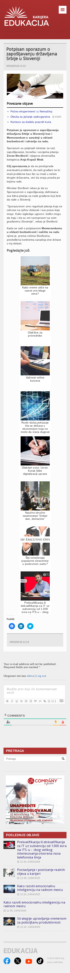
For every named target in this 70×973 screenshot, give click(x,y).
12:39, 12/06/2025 (28, 878)
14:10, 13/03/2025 (28, 927)
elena (30, 675)
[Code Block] (40, 701)
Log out (41, 675)
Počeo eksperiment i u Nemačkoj (31, 111)
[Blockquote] (35, 701)
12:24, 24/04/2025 (28, 894)
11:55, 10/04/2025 (15, 910)
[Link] (44, 701)
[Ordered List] (26, 701)
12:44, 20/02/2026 (28, 861)
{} (49, 701)
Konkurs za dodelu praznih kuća (30, 121)
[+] (54, 701)
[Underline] (16, 701)
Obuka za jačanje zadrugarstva (30, 116)
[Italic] (12, 701)
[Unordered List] (30, 701)
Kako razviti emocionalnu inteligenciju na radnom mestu (40, 888)
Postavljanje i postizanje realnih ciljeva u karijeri (41, 872)
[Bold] (7, 701)
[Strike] (21, 701)
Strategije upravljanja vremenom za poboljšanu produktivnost (41, 920)
